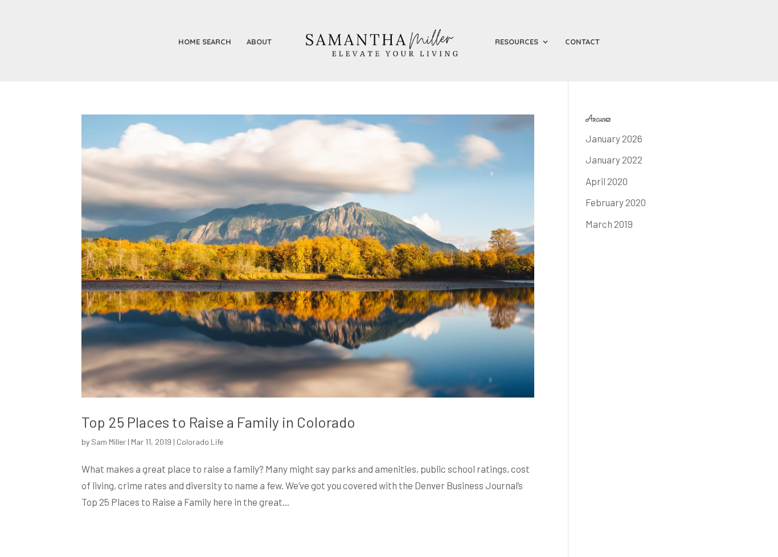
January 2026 (613, 138)
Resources (516, 42)
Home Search (204, 42)
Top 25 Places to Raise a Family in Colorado (218, 422)
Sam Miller (108, 442)
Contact (582, 42)
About (259, 42)
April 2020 (606, 181)
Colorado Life (200, 442)
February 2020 (615, 202)
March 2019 (609, 224)
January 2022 (613, 159)
